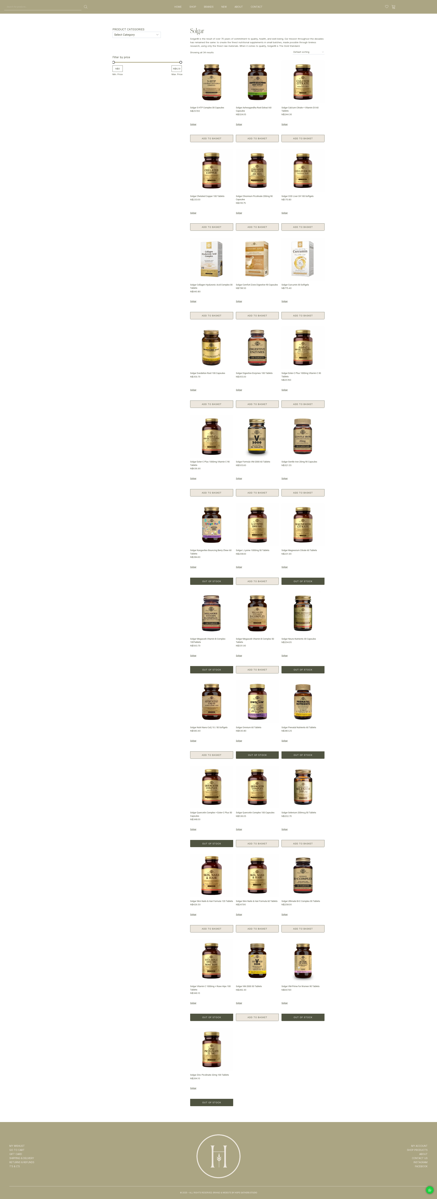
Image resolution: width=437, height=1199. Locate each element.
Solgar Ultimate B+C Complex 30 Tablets (300, 901)
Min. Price (117, 74)
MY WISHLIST (17, 1146)
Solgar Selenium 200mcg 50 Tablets (298, 812)
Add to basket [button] (212, 138)
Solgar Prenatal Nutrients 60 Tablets (298, 727)
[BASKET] (393, 7)
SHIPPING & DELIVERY (21, 1158)
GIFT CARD (15, 1154)
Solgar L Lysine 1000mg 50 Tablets (252, 550)
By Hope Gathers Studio (244, 1192)
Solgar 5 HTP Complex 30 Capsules (207, 107)
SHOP (192, 6)
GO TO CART (17, 1150)
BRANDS (209, 6)
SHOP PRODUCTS (417, 1150)
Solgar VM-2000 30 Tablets (249, 986)
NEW (224, 6)
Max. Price (177, 74)
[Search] (85, 6)
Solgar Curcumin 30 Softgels (295, 284)
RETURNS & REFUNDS (21, 1162)
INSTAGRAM (421, 1162)
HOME (178, 6)
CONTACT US (420, 1158)
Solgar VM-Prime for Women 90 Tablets (300, 986)
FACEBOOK (421, 1166)
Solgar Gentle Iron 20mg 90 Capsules (299, 461)
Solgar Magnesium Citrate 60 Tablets (299, 550)
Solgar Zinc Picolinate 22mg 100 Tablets (209, 1075)
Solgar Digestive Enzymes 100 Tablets (254, 373)
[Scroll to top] (430, 1186)
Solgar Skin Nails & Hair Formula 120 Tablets (211, 901)
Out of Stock (211, 581)
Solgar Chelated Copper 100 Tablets (207, 196)
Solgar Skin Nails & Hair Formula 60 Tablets (257, 901)
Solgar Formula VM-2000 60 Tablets (253, 461)
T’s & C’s (14, 1166)
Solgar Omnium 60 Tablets (248, 727)
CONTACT (257, 6)
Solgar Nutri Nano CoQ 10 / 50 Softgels (209, 727)
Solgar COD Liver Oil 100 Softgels (297, 196)
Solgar (193, 124)
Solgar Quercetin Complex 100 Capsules (255, 812)
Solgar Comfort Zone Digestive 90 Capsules (257, 284)
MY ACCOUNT (419, 1146)
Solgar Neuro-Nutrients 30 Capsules (298, 639)
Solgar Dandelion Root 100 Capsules (207, 373)
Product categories (128, 29)
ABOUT (239, 6)
